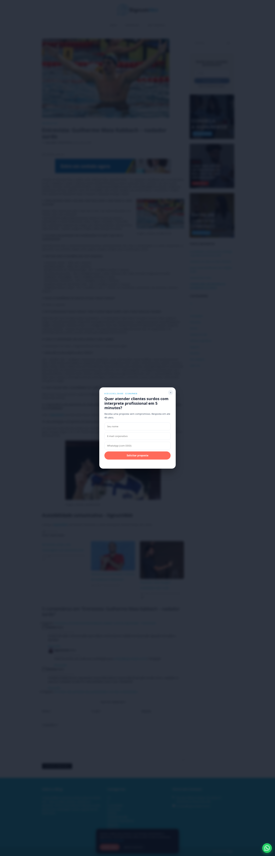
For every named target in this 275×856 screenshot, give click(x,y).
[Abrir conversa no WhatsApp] (267, 848)
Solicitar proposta (137, 455)
